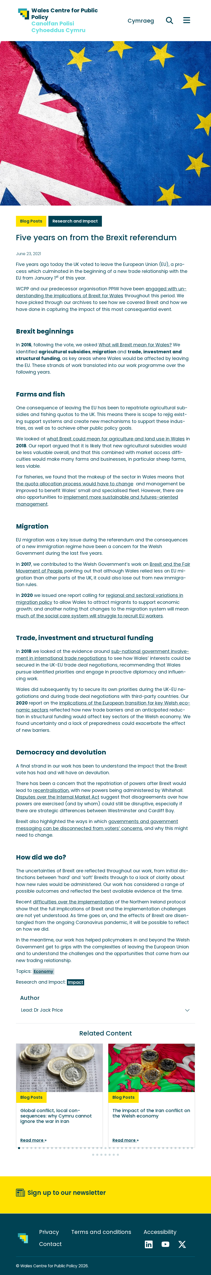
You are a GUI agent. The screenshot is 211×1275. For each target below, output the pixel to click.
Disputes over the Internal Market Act (57, 797)
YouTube (168, 1244)
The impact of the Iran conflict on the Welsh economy (151, 1113)
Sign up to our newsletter (67, 1192)
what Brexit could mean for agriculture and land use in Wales (116, 439)
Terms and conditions (101, 1232)
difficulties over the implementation (73, 902)
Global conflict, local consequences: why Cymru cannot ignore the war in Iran (56, 1115)
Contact (50, 1244)
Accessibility (160, 1232)
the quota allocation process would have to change (74, 484)
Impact (75, 982)
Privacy (49, 1232)
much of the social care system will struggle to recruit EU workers (89, 616)
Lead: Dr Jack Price (42, 1010)
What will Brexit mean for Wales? (135, 345)
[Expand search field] (170, 20)
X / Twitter (184, 1244)
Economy (43, 971)
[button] (19, 1148)
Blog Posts (31, 221)
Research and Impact (75, 221)
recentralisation (51, 790)
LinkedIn (151, 1244)
